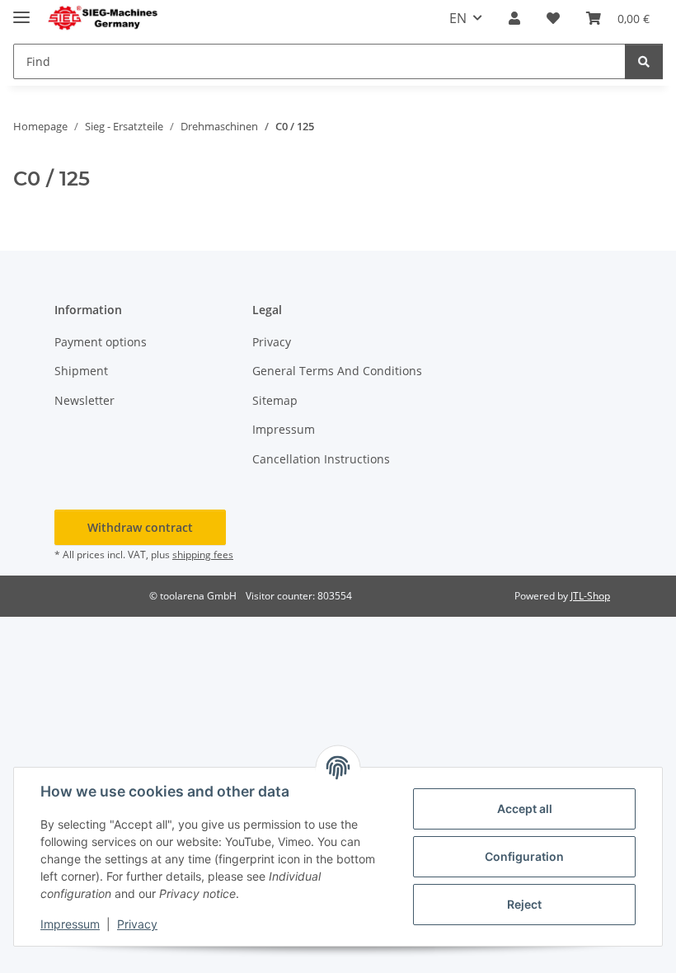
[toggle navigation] (21, 10)
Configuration (524, 856)
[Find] (644, 61)
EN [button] (458, 18)
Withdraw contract (140, 527)
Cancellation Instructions (321, 459)
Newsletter (84, 400)
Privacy (137, 924)
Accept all (524, 808)
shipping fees (202, 555)
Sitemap (275, 400)
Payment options (100, 342)
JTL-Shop (590, 596)
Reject (524, 904)
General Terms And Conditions (337, 370)
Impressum (70, 924)
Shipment (81, 370)
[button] (514, 18)
